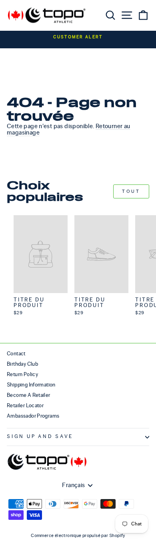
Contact (16, 354)
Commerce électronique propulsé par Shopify (78, 535)
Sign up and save (40, 436)
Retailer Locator (25, 405)
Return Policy (22, 374)
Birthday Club (22, 364)
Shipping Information (31, 385)
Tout (131, 191)
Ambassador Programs (33, 416)
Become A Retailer (28, 395)
